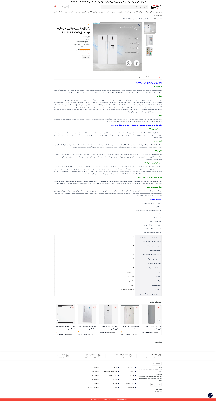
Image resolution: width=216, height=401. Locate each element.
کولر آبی (90, 12)
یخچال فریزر (96, 12)
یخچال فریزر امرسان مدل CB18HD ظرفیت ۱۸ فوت (130, 328)
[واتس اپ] (152, 384)
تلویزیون (84, 12)
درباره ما (115, 387)
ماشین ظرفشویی (105, 12)
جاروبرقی (114, 12)
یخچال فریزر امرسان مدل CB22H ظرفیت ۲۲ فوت (109, 328)
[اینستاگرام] (156, 384)
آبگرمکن (78, 12)
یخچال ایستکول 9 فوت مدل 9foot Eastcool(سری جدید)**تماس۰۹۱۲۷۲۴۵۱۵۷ (87, 328)
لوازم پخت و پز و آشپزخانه (131, 12)
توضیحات (157, 77)
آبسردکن (141, 12)
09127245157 (158, 392)
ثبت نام (61, 7)
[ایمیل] (160, 384)
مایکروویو (120, 12)
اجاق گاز (61, 12)
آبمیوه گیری (159, 12)
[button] (57, 320)
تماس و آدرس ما (158, 15)
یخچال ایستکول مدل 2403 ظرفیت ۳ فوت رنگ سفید (65, 328)
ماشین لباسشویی (69, 12)
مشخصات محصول (145, 77)
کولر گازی (152, 12)
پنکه (147, 12)
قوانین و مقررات (130, 387)
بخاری (55, 12)
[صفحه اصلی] (161, 19)
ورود (65, 7)
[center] (146, 6)
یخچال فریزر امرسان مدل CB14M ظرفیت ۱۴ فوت (152, 328)
